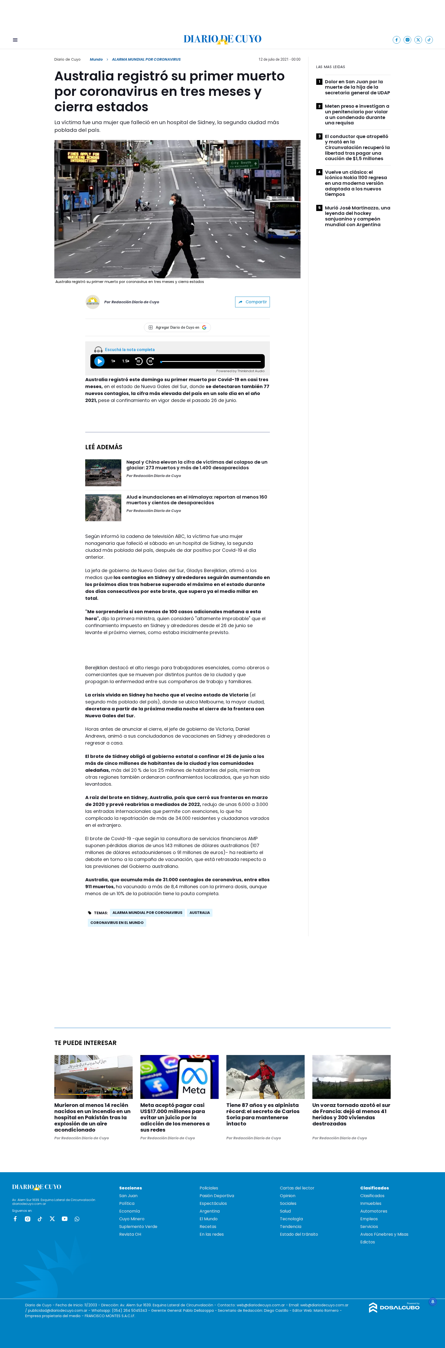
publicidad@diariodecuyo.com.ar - (59, 1310)
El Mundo (209, 1219)
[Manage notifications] (433, 1302)
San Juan (128, 1196)
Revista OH (130, 1234)
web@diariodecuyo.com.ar (261, 1305)
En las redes (212, 1234)
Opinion (287, 1196)
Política (126, 1203)
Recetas (208, 1227)
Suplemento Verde (138, 1227)
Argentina (210, 1211)
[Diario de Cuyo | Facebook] (397, 40)
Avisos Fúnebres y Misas (384, 1234)
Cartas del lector (297, 1188)
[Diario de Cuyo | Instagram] (407, 40)
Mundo (96, 59)
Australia (200, 912)
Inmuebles (370, 1203)
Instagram (27, 1219)
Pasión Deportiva (217, 1196)
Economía (129, 1211)
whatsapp (77, 1219)
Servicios (369, 1227)
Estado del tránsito (299, 1234)
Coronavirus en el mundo (117, 922)
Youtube (65, 1219)
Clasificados (372, 1196)
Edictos (367, 1242)
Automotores (373, 1211)
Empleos (369, 1219)
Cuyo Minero (131, 1219)
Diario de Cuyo (67, 59)
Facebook (15, 1219)
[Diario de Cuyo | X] (418, 40)
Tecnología (291, 1219)
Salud (285, 1211)
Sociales (288, 1203)
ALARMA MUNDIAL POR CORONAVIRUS (147, 912)
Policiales (209, 1188)
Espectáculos (213, 1203)
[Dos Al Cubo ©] (394, 1311)
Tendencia (290, 1227)
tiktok (40, 1219)
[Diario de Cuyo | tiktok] (429, 40)
